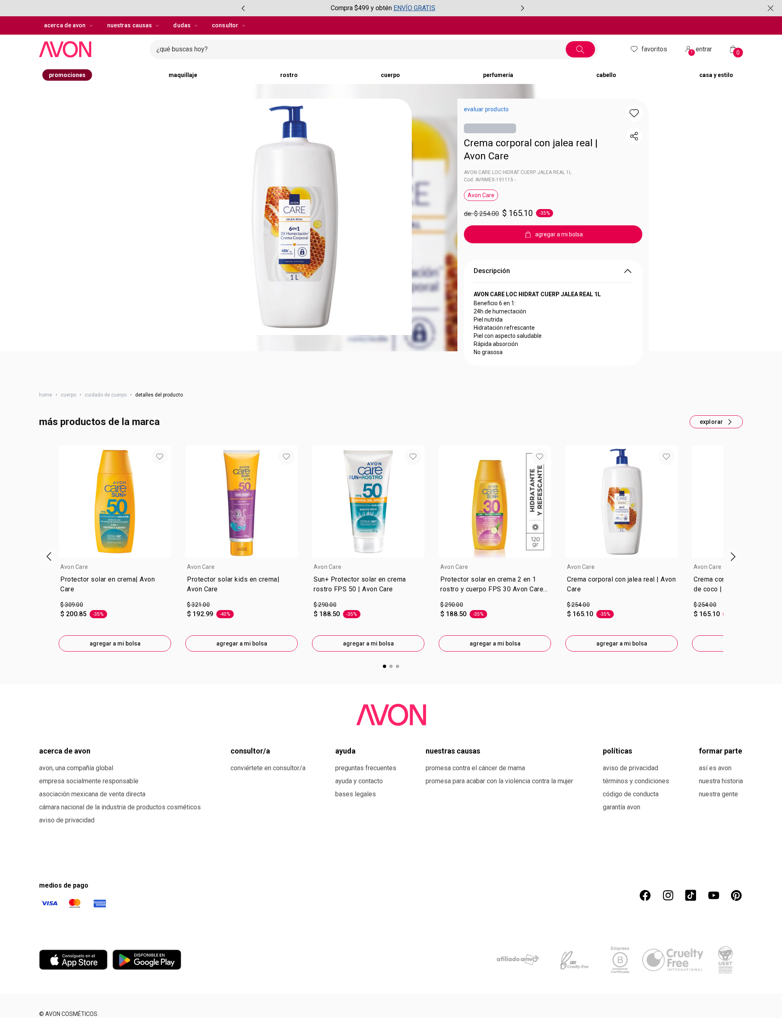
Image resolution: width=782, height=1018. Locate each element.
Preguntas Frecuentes (365, 768)
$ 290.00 (325, 605)
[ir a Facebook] (645, 895)
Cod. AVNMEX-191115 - (490, 180)
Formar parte (720, 751)
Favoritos (654, 49)
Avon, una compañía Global (76, 768)
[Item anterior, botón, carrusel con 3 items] (243, 8)
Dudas (182, 25)
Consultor (225, 25)
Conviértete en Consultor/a (268, 768)
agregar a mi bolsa (115, 643)
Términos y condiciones (636, 781)
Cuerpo (68, 395)
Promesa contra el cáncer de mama (475, 768)
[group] (382, 8)
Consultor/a (250, 751)
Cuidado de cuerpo (106, 395)
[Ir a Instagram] (667, 895)
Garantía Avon (621, 807)
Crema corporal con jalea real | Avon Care (530, 149)
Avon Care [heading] (74, 567)
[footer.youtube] (713, 895)
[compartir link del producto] (634, 136)
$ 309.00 (71, 605)
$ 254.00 (578, 605)
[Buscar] (580, 49)
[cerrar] (770, 8)
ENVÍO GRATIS (414, 8)
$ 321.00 (198, 605)
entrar (701, 50)
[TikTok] (690, 895)
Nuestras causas (453, 751)
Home (45, 395)
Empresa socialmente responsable (88, 781)
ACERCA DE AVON (64, 751)
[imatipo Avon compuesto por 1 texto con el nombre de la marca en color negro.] (91, 49)
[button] (294, 217)
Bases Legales (355, 794)
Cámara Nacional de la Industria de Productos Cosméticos (120, 807)
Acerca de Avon (65, 25)
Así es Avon (715, 768)
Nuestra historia (721, 781)
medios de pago (63, 885)
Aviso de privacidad (66, 820)
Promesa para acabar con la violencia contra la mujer (499, 781)
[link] (114, 586)
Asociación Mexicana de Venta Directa (92, 794)
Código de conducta (631, 794)
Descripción (492, 271)
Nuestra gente (718, 794)
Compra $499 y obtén (361, 8)
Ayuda (345, 751)
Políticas (617, 751)
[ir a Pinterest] (736, 895)
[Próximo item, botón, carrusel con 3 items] (522, 8)
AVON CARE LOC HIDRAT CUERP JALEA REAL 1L (517, 172)
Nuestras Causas (129, 25)
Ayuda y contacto (359, 781)
